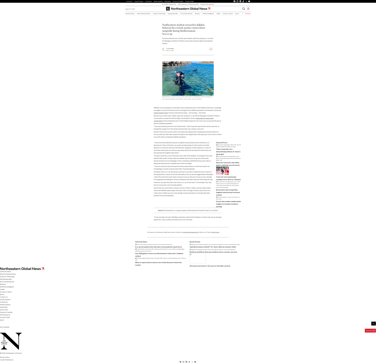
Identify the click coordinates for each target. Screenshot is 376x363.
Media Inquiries (158, 1)
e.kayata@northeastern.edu (190, 232)
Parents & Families (178, 1)
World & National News (143, 13)
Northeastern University (13, 353)
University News (130, 13)
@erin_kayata (215, 232)
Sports (237, 13)
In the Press (148, 1)
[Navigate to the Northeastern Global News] (188, 8)
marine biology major (161, 113)
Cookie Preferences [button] (6, 360)
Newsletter (168, 1)
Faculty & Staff (189, 1)
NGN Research (5, 315)
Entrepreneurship (173, 13)
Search (2, 320)
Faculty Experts (138, 1)
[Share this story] (211, 49)
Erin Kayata (171, 48)
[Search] (373, 323)
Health (218, 13)
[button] (243, 8)
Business (197, 13)
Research (248, 13)
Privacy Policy (5, 357)
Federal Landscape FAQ (207, 4)
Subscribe (369, 330)
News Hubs (4, 310)
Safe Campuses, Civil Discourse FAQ (188, 4)
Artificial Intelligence (208, 13)
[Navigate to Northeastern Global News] (188, 268)
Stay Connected (4, 327)
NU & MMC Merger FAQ (169, 4)
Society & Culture (228, 13)
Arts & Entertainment (186, 13)
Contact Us (129, 1)
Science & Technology (159, 13)
